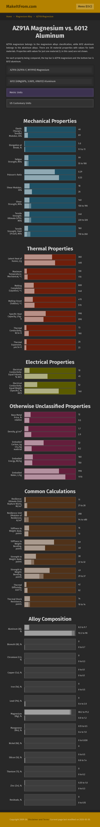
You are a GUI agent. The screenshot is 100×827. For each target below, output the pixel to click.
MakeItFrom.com (21, 6)
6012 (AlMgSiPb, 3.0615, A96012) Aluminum (33, 81)
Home (9, 16)
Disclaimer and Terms (38, 819)
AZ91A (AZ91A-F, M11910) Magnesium (29, 69)
